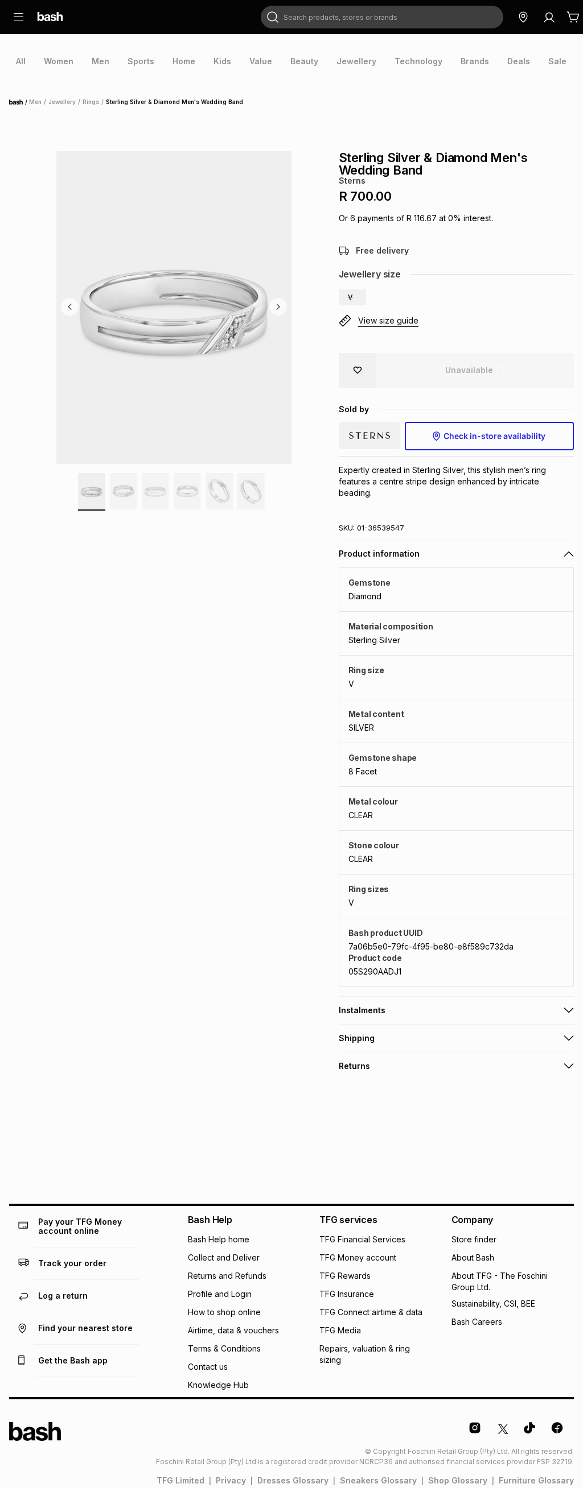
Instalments (362, 1010)
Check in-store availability (494, 436)
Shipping (357, 1038)
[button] (352, 297)
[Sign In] (548, 17)
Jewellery (62, 101)
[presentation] (20, 61)
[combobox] (382, 17)
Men (35, 101)
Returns (354, 1066)
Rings (91, 101)
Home (19, 102)
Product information (379, 553)
